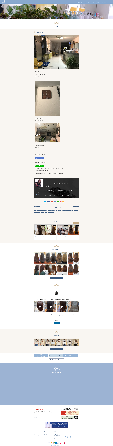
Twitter (45, 201)
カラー (59, 210)
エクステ (55, 210)
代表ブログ (46, 434)
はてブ (52, 201)
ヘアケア (75, 210)
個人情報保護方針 (57, 435)
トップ (35, 431)
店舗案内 (55, 431)
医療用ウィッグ (37, 212)
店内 (49, 212)
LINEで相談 (40, 165)
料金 (34, 434)
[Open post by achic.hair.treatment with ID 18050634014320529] (39, 306)
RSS (60, 201)
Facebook (49, 201)
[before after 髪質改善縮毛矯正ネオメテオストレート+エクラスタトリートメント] (50, 263)
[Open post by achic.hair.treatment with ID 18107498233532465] (50, 306)
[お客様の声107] (59, 345)
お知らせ (41, 210)
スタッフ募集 (46, 431)
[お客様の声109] (48, 345)
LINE (54, 201)
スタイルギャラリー (37, 435)
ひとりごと (50, 210)
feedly (63, 201)
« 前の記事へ (37, 206)
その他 (43, 35)
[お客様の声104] (76, 345)
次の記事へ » (76, 206)
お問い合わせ (56, 434)
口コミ (42, 212)
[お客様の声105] (70, 345)
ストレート (64, 210)
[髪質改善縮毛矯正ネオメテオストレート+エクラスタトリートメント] (73, 263)
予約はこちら (39, 158)
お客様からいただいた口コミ (57, 359)
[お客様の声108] (53, 345)
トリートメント (70, 210)
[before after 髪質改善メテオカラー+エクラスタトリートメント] (39, 263)
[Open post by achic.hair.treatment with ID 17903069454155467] (73, 306)
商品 (46, 212)
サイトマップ (56, 438)
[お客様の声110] (42, 345)
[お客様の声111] (36, 345)
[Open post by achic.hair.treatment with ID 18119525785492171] (62, 306)
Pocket (58, 201)
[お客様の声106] (64, 345)
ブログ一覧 (36, 210)
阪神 (52, 212)
